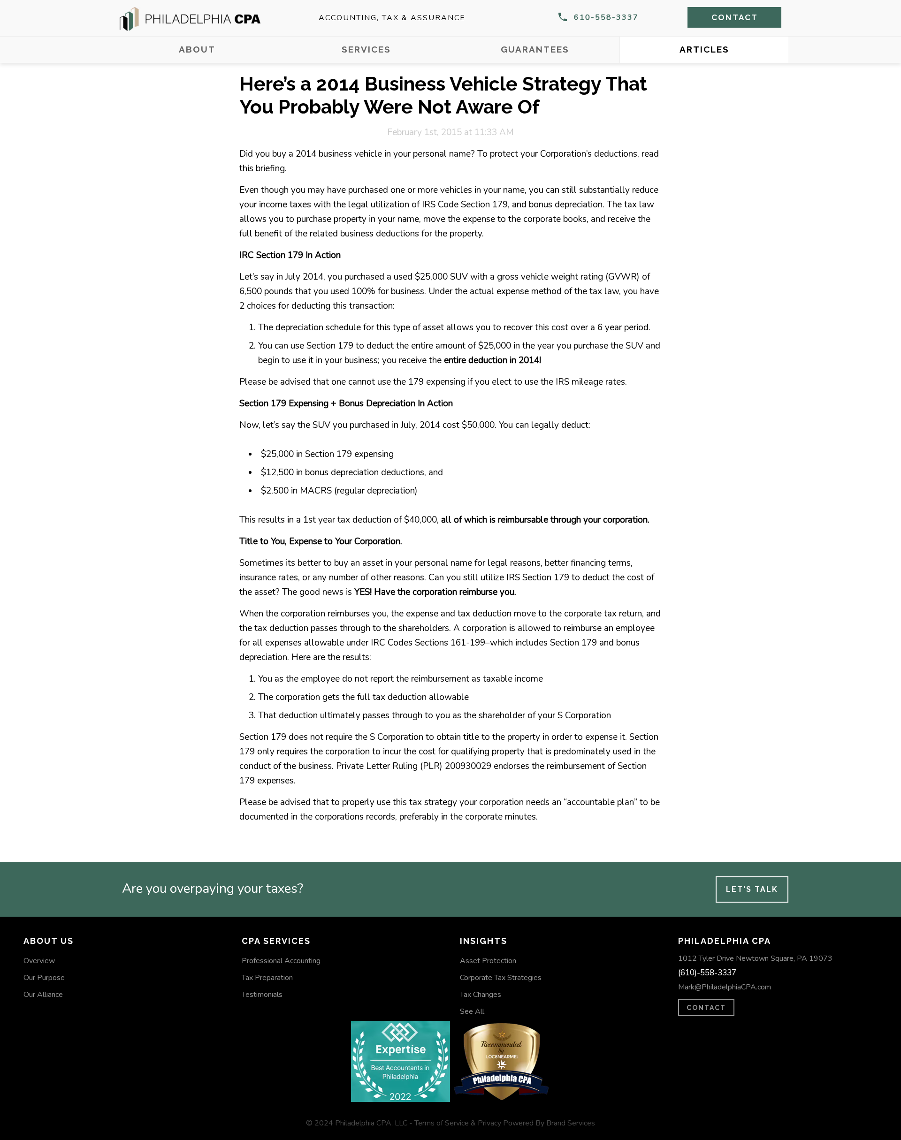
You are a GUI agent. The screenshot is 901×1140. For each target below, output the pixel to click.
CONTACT (706, 1007)
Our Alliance (43, 994)
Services (366, 49)
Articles (704, 49)
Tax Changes (480, 994)
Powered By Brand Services (549, 1123)
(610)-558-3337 (707, 972)
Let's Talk (752, 889)
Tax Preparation (267, 978)
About (197, 49)
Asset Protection (488, 961)
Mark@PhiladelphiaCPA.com (724, 987)
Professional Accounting (281, 961)
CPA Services (276, 941)
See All (472, 1011)
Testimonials (262, 994)
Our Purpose (44, 978)
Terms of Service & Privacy (457, 1123)
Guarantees (535, 49)
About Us (48, 941)
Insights (483, 941)
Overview (39, 961)
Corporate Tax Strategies (501, 978)
